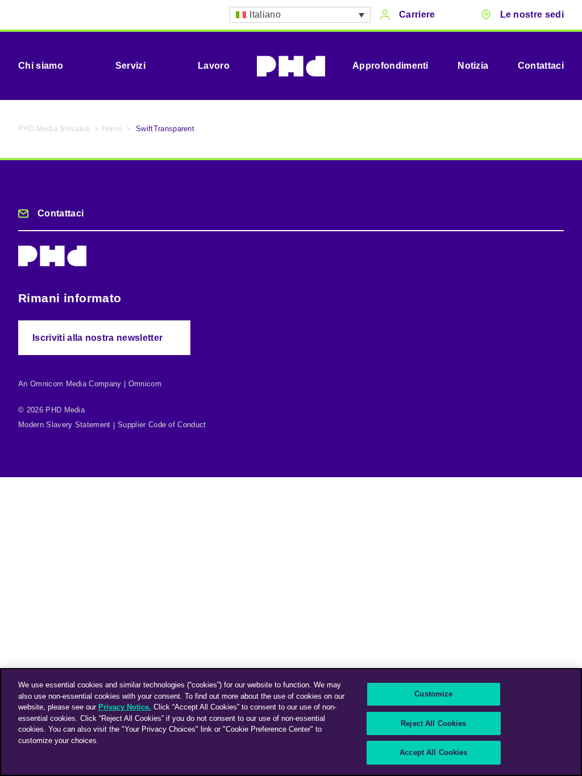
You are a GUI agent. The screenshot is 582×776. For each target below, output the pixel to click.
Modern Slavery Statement (64, 424)
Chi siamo (40, 65)
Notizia (473, 65)
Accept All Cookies (433, 752)
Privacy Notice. (124, 707)
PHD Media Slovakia (54, 128)
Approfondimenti (390, 65)
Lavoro (214, 65)
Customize (433, 694)
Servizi (130, 65)
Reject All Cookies (433, 723)
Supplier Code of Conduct (162, 424)
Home (112, 128)
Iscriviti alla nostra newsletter (97, 338)
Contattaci (541, 65)
